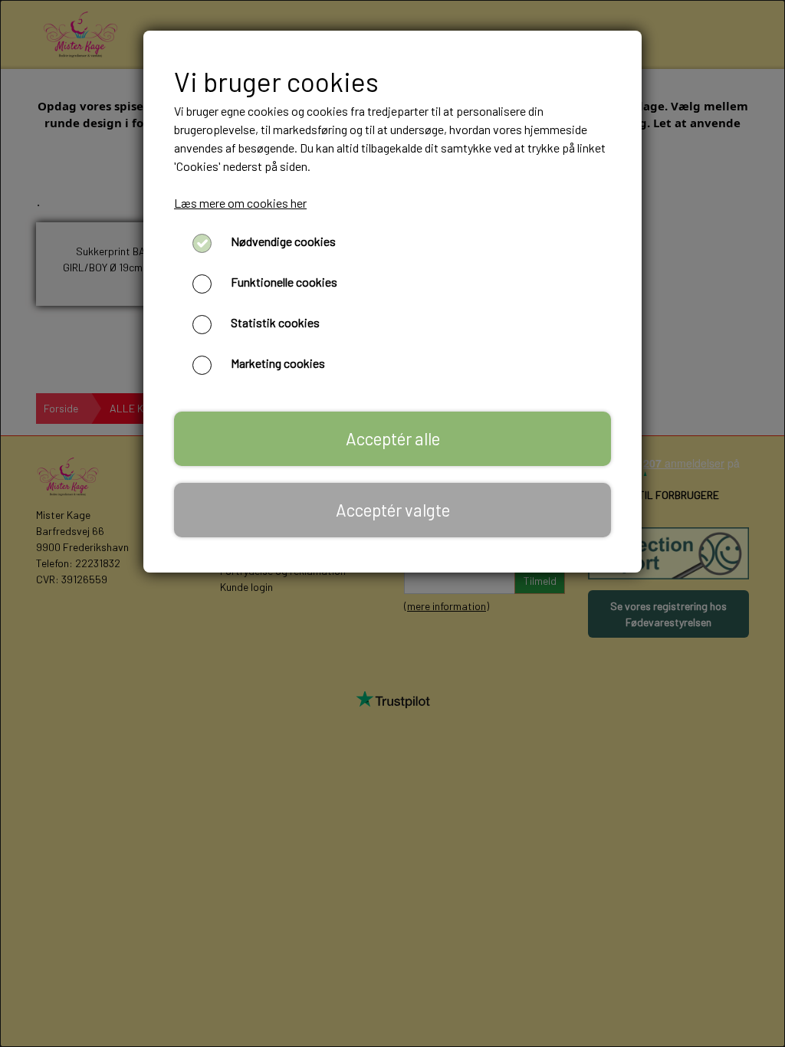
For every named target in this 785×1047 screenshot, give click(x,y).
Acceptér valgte (393, 510)
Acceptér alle (393, 438)
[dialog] (392, 523)
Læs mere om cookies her (240, 202)
